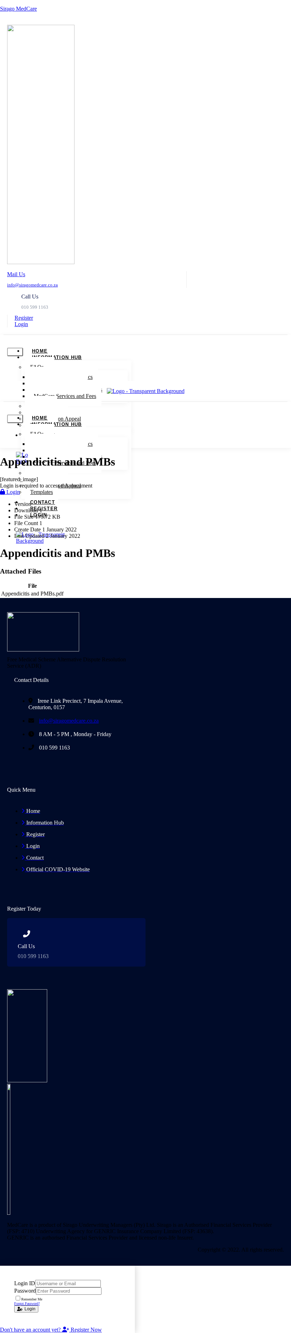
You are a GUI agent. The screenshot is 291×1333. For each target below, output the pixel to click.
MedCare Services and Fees (65, 396)
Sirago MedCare (18, 9)
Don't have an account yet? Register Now (51, 1330)
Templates (41, 492)
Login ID (24, 1283)
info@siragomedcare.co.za (32, 284)
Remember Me (31, 1299)
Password (25, 1291)
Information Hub (57, 357)
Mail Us (16, 274)
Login (12, 492)
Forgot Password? (27, 1303)
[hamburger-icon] (15, 352)
